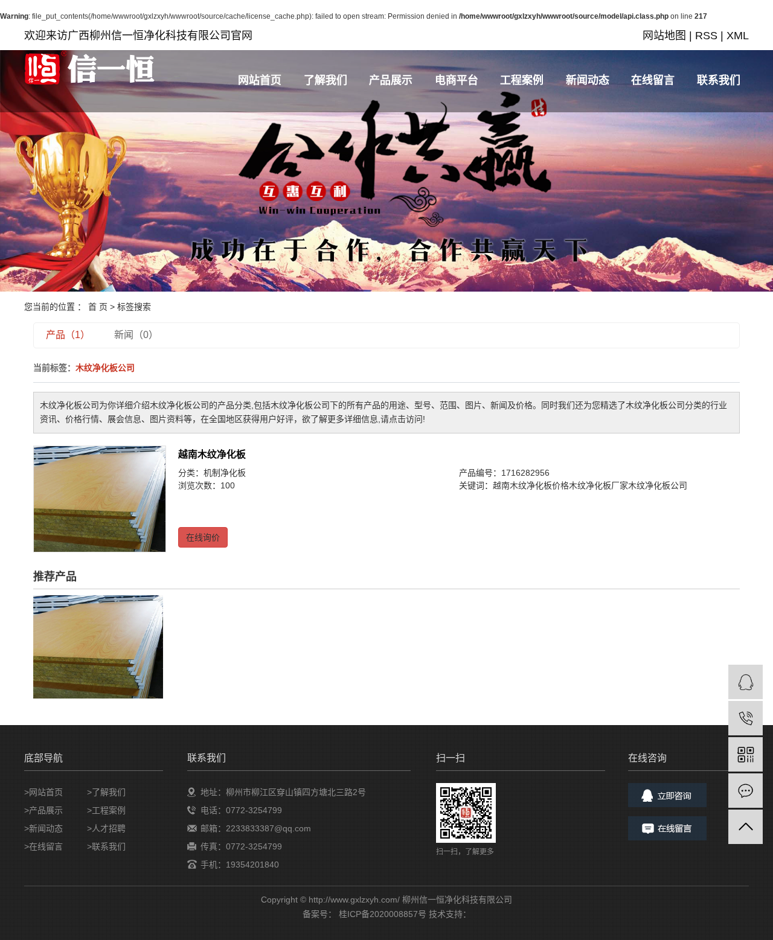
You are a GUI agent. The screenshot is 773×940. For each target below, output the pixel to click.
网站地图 (664, 36)
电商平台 (456, 80)
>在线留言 (43, 846)
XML (737, 36)
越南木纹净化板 (212, 454)
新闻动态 (587, 80)
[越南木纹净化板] (99, 499)
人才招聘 (109, 828)
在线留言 (653, 80)
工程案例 (522, 80)
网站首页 (259, 80)
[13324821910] (745, 718)
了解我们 (325, 80)
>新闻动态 (43, 828)
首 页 (97, 307)
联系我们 (718, 80)
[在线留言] (745, 790)
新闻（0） (136, 335)
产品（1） (68, 335)
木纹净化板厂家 (598, 485)
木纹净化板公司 (657, 485)
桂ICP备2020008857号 (382, 914)
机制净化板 (225, 473)
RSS (706, 36)
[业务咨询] (745, 682)
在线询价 (203, 537)
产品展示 (390, 80)
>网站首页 (43, 792)
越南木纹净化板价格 (531, 485)
